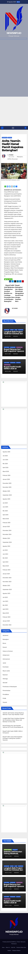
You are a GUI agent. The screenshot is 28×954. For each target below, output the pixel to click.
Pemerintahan (19, 347)
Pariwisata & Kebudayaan (10, 686)
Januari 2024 (6, 573)
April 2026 (5, 467)
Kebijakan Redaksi (16, 950)
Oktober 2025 (6, 491)
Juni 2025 (5, 507)
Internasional (6, 659)
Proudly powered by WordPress (10, 941)
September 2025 (7, 495)
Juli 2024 (5, 550)
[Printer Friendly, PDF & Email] (8, 279)
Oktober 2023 (6, 585)
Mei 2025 (5, 510)
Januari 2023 (6, 621)
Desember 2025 (7, 483)
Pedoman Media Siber (21, 947)
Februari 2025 (6, 522)
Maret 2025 (6, 518)
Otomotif (5, 682)
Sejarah (5, 702)
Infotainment (6, 655)
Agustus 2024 (6, 546)
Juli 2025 (5, 503)
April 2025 (5, 514)
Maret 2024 (6, 566)
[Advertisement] (14, 111)
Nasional (18, 362)
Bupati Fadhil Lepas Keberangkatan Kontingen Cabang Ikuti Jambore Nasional (12, 738)
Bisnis (4, 643)
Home (3, 947)
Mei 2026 (5, 463)
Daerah (9, 137)
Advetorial (6, 347)
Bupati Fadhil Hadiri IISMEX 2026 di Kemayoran (12, 369)
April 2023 (5, 609)
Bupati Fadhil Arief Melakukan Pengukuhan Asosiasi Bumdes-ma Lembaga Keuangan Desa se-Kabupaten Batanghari (9, 293)
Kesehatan (6, 667)
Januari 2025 (6, 526)
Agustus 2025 (6, 499)
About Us (8, 947)
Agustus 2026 (6, 451)
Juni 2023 (5, 601)
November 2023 (7, 581)
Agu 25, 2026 (8, 856)
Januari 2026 (6, 479)
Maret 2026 (6, 471)
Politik (4, 698)
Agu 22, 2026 (8, 872)
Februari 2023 (6, 617)
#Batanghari (20, 156)
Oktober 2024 (6, 538)
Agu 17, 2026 (8, 889)
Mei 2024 (5, 558)
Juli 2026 (5, 455)
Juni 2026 (5, 459)
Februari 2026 (6, 475)
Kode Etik (13, 947)
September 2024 (7, 542)
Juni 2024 (5, 554)
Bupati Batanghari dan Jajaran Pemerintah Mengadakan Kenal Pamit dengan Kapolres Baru (19, 293)
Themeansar (14, 943)
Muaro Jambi (6, 670)
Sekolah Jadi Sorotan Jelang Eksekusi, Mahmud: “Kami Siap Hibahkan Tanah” (13, 854)
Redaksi (11, 155)
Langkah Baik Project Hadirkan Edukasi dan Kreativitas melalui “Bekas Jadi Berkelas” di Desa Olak (13, 720)
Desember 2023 (7, 577)
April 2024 (5, 562)
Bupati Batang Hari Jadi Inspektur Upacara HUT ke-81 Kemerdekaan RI (14, 352)
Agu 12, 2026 (8, 905)
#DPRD (9, 159)
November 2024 (7, 534)
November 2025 (7, 487)
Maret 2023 (6, 613)
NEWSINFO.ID (14, 33)
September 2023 (7, 589)
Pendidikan (20, 329)
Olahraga (5, 678)
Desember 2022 (7, 625)
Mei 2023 (5, 605)
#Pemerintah (15, 159)
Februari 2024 (6, 569)
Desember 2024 (7, 530)
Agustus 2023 (6, 593)
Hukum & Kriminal (8, 651)
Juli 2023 (5, 597)
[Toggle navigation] (13, 128)
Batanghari (4, 137)
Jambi (16, 329)
